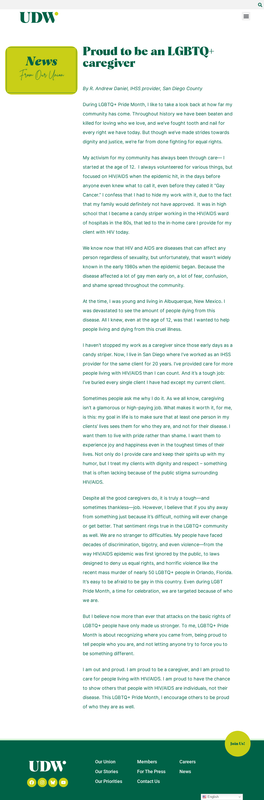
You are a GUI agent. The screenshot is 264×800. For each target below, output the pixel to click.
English (213, 797)
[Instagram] (42, 782)
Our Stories (106, 771)
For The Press (151, 771)
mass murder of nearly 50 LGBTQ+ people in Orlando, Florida (164, 572)
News (185, 771)
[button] (260, 5)
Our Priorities (108, 781)
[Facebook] (31, 782)
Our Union (105, 761)
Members (147, 761)
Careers (187, 761)
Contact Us (148, 781)
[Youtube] (63, 782)
